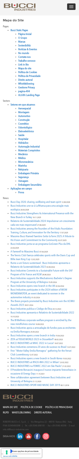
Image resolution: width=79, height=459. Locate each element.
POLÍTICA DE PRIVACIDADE (59, 407)
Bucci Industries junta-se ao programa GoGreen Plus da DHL (41, 244)
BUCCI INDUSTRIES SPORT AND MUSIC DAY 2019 (35, 385)
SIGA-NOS (9, 436)
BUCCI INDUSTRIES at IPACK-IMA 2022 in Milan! (35, 362)
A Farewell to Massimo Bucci (25, 251)
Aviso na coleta (10, 456)
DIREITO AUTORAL (43, 412)
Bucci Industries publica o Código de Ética (31, 308)
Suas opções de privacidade (25, 451)
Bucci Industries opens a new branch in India (33, 335)
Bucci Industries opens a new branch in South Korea (36, 358)
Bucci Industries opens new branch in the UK (33, 285)
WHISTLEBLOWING (21, 412)
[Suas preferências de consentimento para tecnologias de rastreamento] (6, 452)
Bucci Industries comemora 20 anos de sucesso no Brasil (38, 347)
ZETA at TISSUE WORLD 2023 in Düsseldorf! (32, 339)
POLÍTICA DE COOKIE (31, 407)
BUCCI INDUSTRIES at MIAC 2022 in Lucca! (32, 343)
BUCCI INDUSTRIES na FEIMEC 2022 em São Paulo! (36, 366)
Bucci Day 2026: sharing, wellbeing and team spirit (36, 202)
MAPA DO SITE (10, 407)
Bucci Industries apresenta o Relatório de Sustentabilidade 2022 (42, 312)
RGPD (6, 412)
